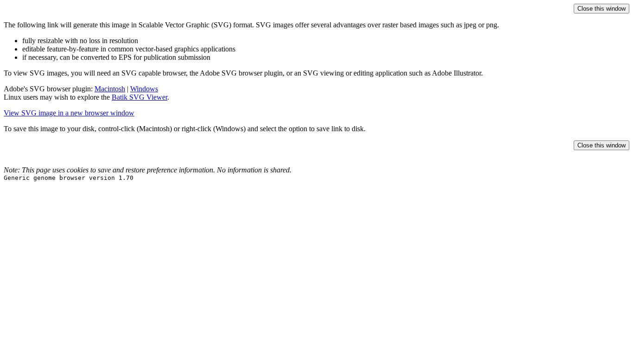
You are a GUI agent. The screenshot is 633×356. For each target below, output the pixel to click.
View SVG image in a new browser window (69, 113)
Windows (144, 89)
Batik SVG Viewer (139, 97)
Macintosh (110, 89)
